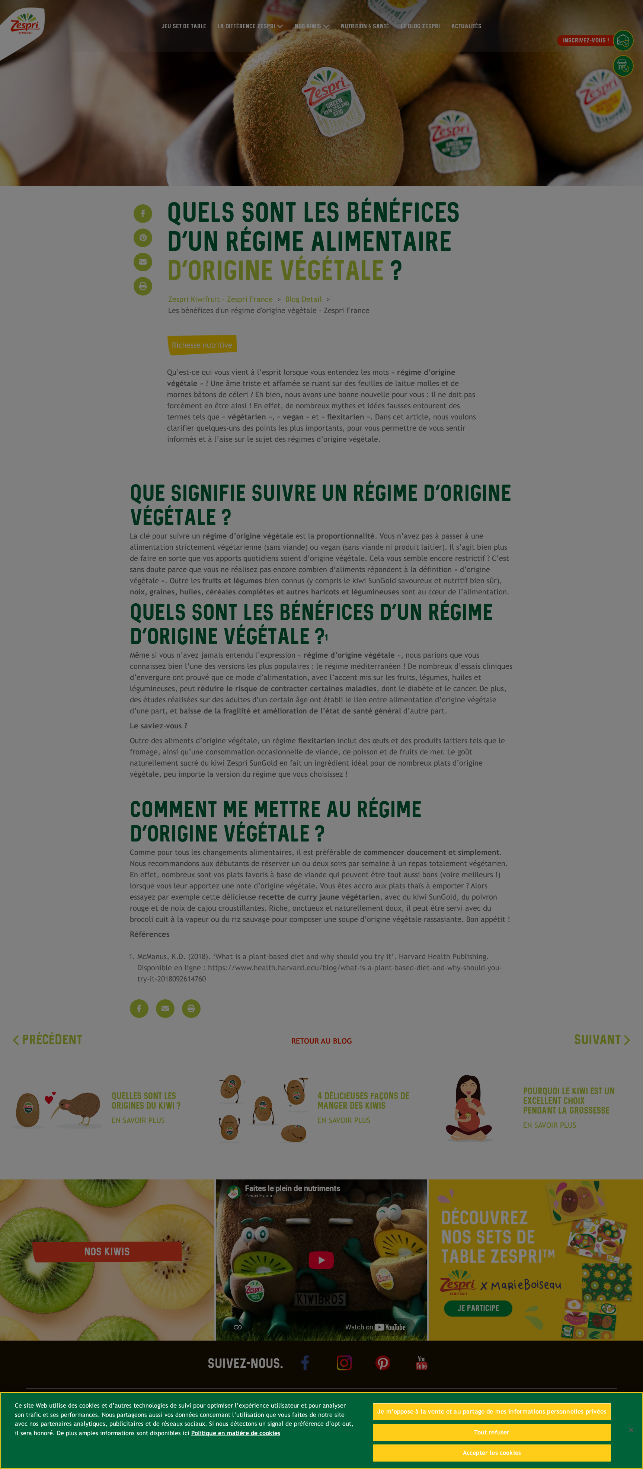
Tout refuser (491, 1432)
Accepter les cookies (492, 1452)
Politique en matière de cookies (235, 1433)
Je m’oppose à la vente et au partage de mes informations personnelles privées (492, 1411)
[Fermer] (631, 1430)
